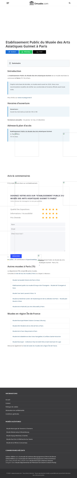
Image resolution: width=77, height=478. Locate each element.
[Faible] (46, 209)
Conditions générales (12, 414)
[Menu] (8, 3)
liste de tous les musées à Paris (26, 273)
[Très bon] (53, 209)
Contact (8, 403)
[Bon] (50, 209)
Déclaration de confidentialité (15, 410)
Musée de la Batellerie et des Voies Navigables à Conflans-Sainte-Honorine (37, 336)
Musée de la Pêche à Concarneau (16, 443)
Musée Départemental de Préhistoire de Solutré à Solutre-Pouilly (35, 462)
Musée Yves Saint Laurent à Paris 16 (24, 293)
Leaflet (11, 259)
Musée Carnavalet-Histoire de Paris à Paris (26, 280)
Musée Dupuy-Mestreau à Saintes (17, 436)
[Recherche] (69, 3)
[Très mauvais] (43, 209)
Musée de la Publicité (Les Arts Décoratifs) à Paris (28, 306)
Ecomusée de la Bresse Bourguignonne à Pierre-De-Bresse (37, 456)
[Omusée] (38, 3)
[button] (39, 265)
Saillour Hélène (10, 456)
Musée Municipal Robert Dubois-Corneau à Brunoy (29, 320)
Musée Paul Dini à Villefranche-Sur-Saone (19, 439)
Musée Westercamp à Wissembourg (17, 432)
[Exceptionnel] (56, 209)
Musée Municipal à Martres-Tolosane (41, 460)
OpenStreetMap (32, 259)
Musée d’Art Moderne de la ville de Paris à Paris (28, 326)
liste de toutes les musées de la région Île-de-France (40, 346)
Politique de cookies (12, 407)
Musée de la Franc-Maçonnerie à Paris (25, 331)
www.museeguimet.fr (25, 97)
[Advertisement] (38, 23)
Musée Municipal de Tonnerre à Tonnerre (19, 428)
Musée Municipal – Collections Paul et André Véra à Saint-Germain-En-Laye (37, 342)
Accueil (8, 400)
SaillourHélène (10, 458)
